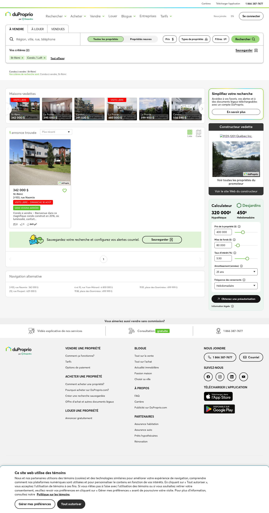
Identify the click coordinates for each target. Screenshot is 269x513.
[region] (134, 489)
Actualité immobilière (146, 367)
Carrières (206, 3)
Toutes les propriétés (105, 39)
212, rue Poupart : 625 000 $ (22, 291)
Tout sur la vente (144, 355)
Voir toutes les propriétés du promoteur (236, 181)
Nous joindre (220, 16)
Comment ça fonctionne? (79, 355)
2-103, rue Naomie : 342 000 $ (23, 287)
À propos (141, 388)
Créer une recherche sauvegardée (85, 395)
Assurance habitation (146, 424)
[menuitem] (98, 358)
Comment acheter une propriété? (84, 384)
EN (232, 16)
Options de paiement (77, 367)
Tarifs (68, 361)
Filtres (218, 39)
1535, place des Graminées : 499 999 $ (159, 287)
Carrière (139, 401)
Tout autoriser (71, 504)
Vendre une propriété (83, 348)
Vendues (58, 29)
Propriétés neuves (141, 39)
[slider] (243, 232)
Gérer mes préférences (35, 504)
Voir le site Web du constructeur (236, 191)
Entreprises (148, 16)
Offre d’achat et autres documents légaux (89, 401)
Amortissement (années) (226, 266)
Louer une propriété (81, 410)
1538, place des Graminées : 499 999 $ (93, 291)
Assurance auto (143, 429)
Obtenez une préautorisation (238, 299)
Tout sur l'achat (143, 361)
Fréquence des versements (227, 279)
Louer (113, 16)
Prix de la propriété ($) (225, 226)
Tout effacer (58, 58)
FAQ (137, 395)
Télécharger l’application (228, 3)
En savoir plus (236, 112)
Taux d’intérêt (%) (223, 252)
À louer (37, 29)
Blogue (140, 348)
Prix (167, 39)
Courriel (253, 357)
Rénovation (140, 441)
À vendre (16, 29)
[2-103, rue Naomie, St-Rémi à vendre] (40, 162)
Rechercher (243, 39)
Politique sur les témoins (53, 494)
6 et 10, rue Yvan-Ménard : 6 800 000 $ (93, 287)
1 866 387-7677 (254, 3)
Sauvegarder (159, 239)
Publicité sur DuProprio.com (150, 407)
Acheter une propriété (83, 376)
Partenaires (144, 416)
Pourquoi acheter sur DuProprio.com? (87, 390)
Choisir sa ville (142, 379)
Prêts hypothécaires (146, 435)
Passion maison (143, 373)
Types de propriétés (192, 39)
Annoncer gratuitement (78, 418)
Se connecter (251, 16)
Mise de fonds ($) (223, 239)
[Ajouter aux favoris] (64, 190)
